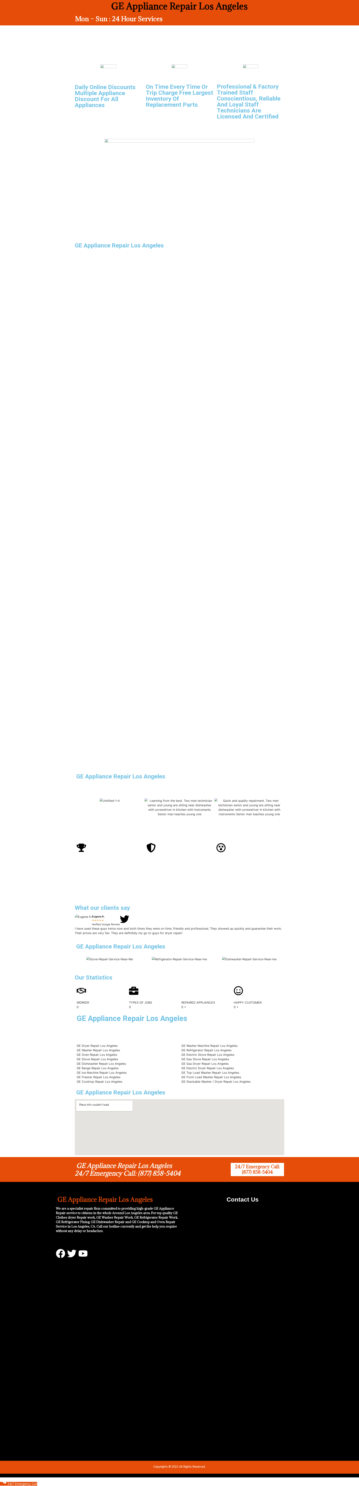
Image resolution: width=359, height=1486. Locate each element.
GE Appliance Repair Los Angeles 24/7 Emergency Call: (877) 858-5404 (128, 1169)
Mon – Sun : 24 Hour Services (118, 19)
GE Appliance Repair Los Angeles (120, 776)
